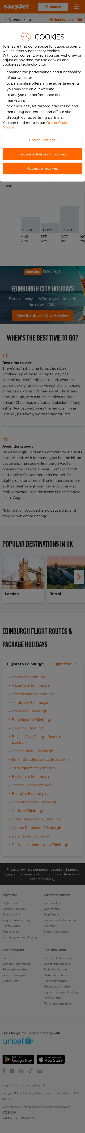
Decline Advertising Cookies (42, 154)
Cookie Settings (42, 140)
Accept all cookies (42, 168)
